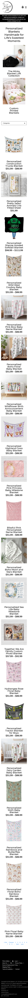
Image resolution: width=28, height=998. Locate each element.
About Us (4, 963)
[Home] (7, 7)
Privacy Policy (18, 963)
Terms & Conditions (7, 969)
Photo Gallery (6, 961)
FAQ (11, 963)
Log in (16, 961)
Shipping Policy (6, 967)
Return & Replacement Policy (10, 965)
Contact (17, 969)
